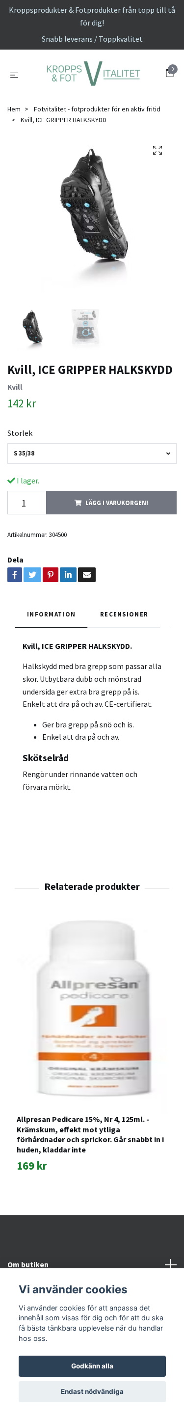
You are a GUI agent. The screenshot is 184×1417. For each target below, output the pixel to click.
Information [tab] (51, 665)
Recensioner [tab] (124, 665)
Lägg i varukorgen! (116, 554)
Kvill (15, 438)
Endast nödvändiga (92, 1391)
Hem (14, 160)
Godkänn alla (92, 1366)
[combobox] (92, 505)
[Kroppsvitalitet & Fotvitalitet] (92, 100)
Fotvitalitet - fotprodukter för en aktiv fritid (97, 160)
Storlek (19, 484)
